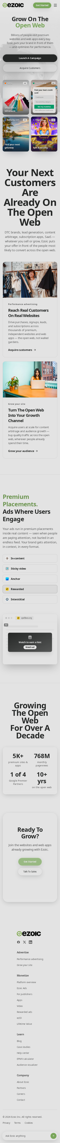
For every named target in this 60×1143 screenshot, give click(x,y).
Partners (21, 1087)
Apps (19, 1000)
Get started (42, 5)
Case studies (23, 1047)
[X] (24, 942)
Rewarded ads (24, 1011)
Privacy (6, 1122)
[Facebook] (18, 942)
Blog (19, 1041)
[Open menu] (55, 5)
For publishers (24, 994)
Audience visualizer (27, 1064)
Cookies (29, 1122)
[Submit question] (53, 1136)
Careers (21, 1093)
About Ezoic (23, 1082)
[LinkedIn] (30, 942)
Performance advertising (30, 959)
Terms (17, 1122)
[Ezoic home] (13, 5)
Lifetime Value (24, 1023)
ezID (19, 1017)
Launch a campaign (30, 58)
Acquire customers (30, 68)
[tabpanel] (30, 639)
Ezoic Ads (22, 988)
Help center (23, 1052)
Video (20, 1006)
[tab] (30, 558)
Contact (21, 1099)
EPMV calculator (25, 1058)
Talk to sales (30, 871)
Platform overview (26, 982)
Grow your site (24, 965)
